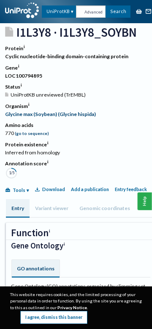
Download (53, 189)
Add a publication (90, 189)
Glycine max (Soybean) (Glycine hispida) (50, 114)
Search (118, 11)
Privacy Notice (72, 307)
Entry (17, 208)
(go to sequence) (32, 133)
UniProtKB (58, 11)
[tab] (18, 208)
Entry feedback (131, 189)
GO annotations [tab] (35, 268)
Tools (19, 190)
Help (144, 201)
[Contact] (149, 12)
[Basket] (139, 12)
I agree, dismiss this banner (53, 317)
